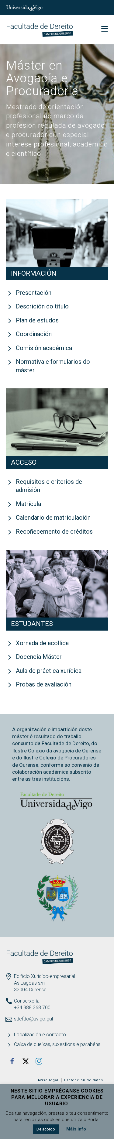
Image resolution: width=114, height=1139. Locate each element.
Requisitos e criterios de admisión (49, 486)
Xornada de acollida (42, 643)
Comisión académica (44, 348)
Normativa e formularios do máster (53, 366)
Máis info (76, 1129)
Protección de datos (83, 1080)
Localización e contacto (40, 1034)
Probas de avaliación (43, 684)
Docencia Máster (39, 656)
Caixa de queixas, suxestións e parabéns (57, 1044)
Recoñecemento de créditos (54, 531)
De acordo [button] (45, 1129)
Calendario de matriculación (53, 517)
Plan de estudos (37, 320)
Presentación (33, 292)
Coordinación (34, 334)
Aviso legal (48, 1080)
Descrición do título (42, 306)
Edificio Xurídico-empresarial (44, 976)
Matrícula (28, 504)
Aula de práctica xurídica (48, 670)
